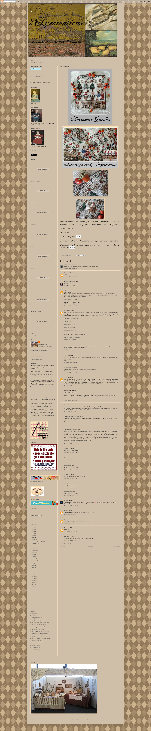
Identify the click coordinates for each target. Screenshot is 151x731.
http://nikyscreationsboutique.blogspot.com (41, 352)
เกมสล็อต (74, 407)
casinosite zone (67, 474)
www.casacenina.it (35, 645)
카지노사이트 (67, 536)
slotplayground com (68, 483)
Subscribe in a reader (35, 335)
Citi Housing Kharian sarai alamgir (72, 416)
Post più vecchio (116, 546)
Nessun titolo (36, 543)
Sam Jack (66, 500)
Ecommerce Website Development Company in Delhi (75, 503)
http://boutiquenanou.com (37, 619)
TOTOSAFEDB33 (68, 367)
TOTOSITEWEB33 (68, 344)
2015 (33, 572)
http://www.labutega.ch (36, 640)
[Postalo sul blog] (80, 255)
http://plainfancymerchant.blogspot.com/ (40, 631)
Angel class (34, 150)
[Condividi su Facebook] (84, 255)
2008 (33, 586)
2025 (33, 527)
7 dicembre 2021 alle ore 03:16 (70, 372)
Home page (90, 546)
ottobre (35, 546)
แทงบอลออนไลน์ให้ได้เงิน (70, 392)
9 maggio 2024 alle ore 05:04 (70, 531)
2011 (33, 580)
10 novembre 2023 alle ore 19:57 (71, 461)
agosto (34, 550)
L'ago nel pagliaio (35, 643)
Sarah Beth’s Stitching (69, 281)
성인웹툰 (66, 360)
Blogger (88, 720)
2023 (33, 531)
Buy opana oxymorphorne (69, 324)
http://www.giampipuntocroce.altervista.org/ (41, 638)
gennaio (35, 560)
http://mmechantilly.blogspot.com (39, 624)
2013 (33, 576)
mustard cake (87, 521)
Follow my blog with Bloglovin (36, 74)
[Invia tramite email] (79, 255)
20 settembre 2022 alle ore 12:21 (71, 443)
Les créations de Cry (68, 273)
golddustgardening (68, 519)
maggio (35, 554)
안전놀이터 (66, 370)
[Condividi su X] (82, 255)
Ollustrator (78, 720)
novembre (35, 539)
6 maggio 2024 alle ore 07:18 (70, 523)
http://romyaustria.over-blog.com (39, 635)
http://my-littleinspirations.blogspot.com (40, 626)
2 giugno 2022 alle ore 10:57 (70, 411)
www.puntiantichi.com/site (37, 650)
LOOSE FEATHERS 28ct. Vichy (39, 541)
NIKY (41, 342)
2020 (33, 537)
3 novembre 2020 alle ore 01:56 (71, 268)
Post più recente (64, 546)
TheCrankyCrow (67, 264)
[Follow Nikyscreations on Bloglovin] (35, 70)
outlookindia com (68, 491)
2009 (33, 584)
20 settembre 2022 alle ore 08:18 (71, 425)
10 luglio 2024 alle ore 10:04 (70, 540)
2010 (33, 582)
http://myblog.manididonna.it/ (38, 629)
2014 (33, 574)
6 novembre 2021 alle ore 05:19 (71, 339)
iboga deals (66, 290)
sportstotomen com (68, 457)
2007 (33, 589)
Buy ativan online (67, 321)
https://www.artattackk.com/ (95, 503)
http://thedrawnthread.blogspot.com (39, 636)
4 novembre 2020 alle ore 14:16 (71, 276)
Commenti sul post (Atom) (70, 549)
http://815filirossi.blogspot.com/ (38, 617)
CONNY (33, 615)
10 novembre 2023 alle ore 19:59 (71, 478)
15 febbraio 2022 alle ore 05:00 (70, 400)
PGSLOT (66, 377)
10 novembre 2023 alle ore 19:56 (71, 452)
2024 (33, 529)
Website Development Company (87, 512)
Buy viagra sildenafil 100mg (70, 330)
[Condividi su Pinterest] (85, 255)
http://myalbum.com (36, 627)
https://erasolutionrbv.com (74, 337)
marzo (34, 558)
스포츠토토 (66, 349)
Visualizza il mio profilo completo (45, 346)
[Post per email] (76, 255)
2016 (33, 570)
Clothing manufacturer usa (70, 429)
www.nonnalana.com (36, 649)
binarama (66, 510)
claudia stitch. (35, 613)
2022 (33, 533)
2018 (33, 565)
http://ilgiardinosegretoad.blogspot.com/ (40, 622)
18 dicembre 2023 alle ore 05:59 (71, 505)
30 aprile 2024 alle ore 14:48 (70, 514)
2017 (33, 567)
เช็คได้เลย (110, 380)
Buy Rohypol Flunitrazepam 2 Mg (71, 318)
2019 (33, 563)
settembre (35, 548)
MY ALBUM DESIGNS (37, 359)
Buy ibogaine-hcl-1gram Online (70, 299)
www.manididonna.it (36, 647)
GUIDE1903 (67, 355)
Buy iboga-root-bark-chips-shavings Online (73, 298)
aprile (34, 556)
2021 (33, 535)
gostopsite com (67, 448)
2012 (33, 578)
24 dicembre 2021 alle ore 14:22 (71, 385)
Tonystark (66, 527)
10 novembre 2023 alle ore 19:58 (71, 469)
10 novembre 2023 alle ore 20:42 (71, 495)
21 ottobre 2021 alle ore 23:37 (70, 305)
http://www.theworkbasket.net (38, 642)
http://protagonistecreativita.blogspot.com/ (40, 633)
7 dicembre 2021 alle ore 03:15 (70, 351)
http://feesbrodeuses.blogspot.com (39, 620)
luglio (34, 552)
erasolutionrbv (67, 310)
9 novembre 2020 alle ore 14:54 (71, 285)
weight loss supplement (89, 529)
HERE (78, 236)
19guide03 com (67, 465)
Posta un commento (66, 543)
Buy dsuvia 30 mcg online (69, 327)
